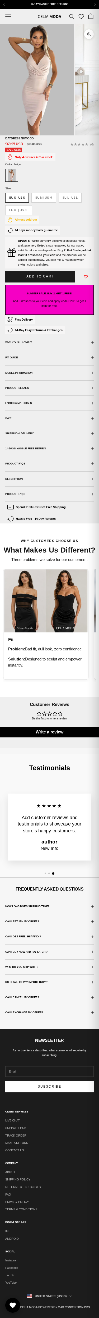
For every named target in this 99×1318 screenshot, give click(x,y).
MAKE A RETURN (16, 1142)
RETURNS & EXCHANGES (23, 1187)
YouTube (11, 1282)
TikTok (9, 1275)
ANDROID (12, 1238)
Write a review (49, 732)
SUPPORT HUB (15, 1127)
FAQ (8, 1194)
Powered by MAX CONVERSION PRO (64, 1307)
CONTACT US (14, 1150)
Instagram (11, 1260)
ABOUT (10, 1172)
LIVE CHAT (12, 1120)
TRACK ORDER (15, 1135)
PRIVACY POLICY (17, 1201)
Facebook (11, 1267)
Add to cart (40, 276)
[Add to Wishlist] (86, 276)
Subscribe (49, 1086)
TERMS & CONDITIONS (21, 1209)
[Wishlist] (81, 16)
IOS (7, 1231)
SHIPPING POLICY (17, 1179)
